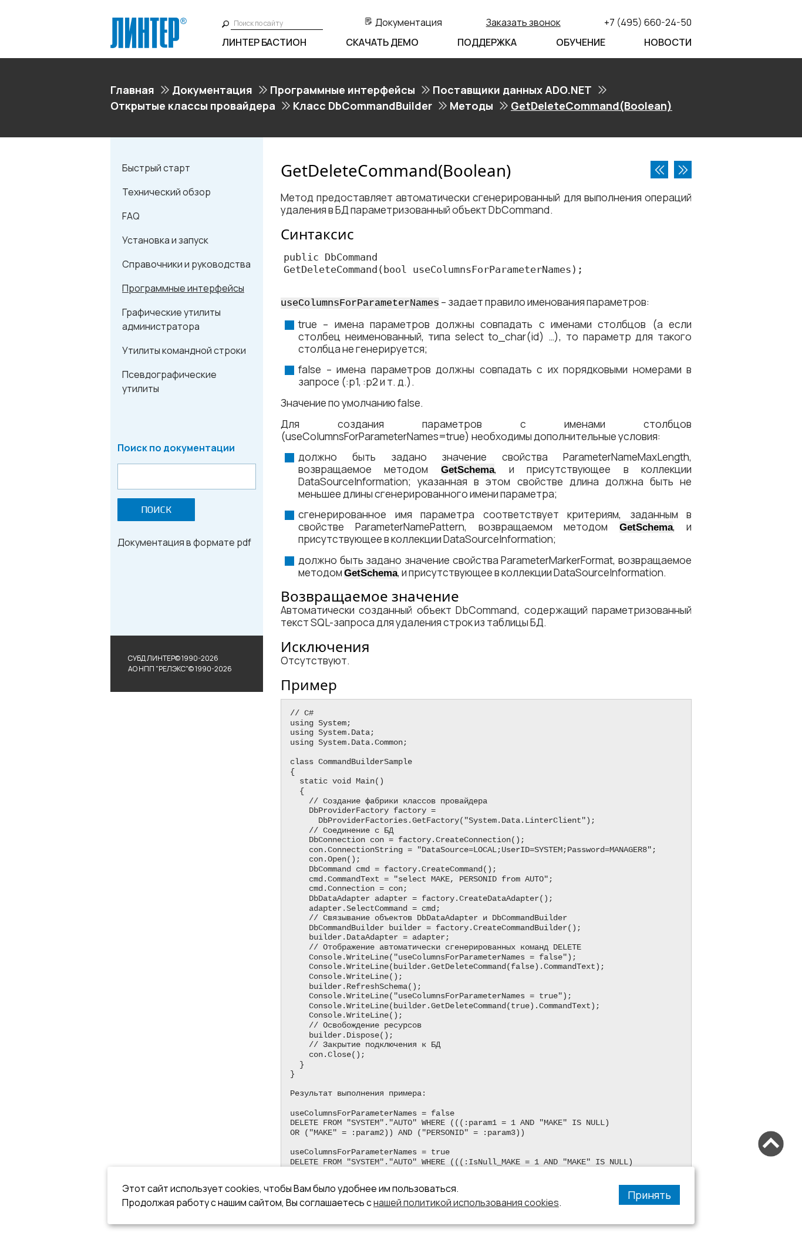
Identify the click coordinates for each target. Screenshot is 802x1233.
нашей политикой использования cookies (466, 1202)
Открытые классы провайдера (192, 106)
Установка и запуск (165, 240)
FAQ (131, 216)
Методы (471, 106)
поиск (156, 509)
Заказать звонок (523, 22)
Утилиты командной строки (184, 350)
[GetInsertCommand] (683, 169)
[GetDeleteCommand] (659, 169)
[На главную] (148, 22)
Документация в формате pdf (184, 542)
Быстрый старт (156, 167)
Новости (668, 42)
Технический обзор (166, 191)
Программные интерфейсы (342, 90)
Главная (132, 90)
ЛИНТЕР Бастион (264, 42)
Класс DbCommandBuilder (362, 106)
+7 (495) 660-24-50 (648, 22)
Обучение (580, 42)
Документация (408, 22)
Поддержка (487, 42)
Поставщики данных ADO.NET (512, 90)
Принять (649, 1195)
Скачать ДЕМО (382, 42)
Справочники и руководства (186, 264)
